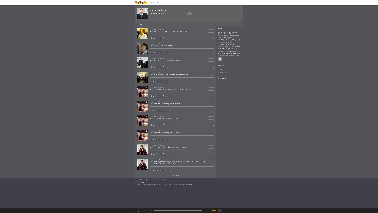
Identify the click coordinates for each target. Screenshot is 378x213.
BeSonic (190, 184)
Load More (175, 176)
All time (220, 69)
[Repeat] (145, 210)
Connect (239, 3)
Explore (152, 3)
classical (211, 31)
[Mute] (210, 210)
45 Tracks (139, 24)
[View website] (220, 59)
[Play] (139, 210)
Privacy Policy (144, 180)
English (143, 182)
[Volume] (214, 210)
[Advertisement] (227, 96)
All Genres (158, 180)
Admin (163, 180)
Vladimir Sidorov (158, 9)
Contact (151, 180)
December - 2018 (223, 73)
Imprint (137, 180)
